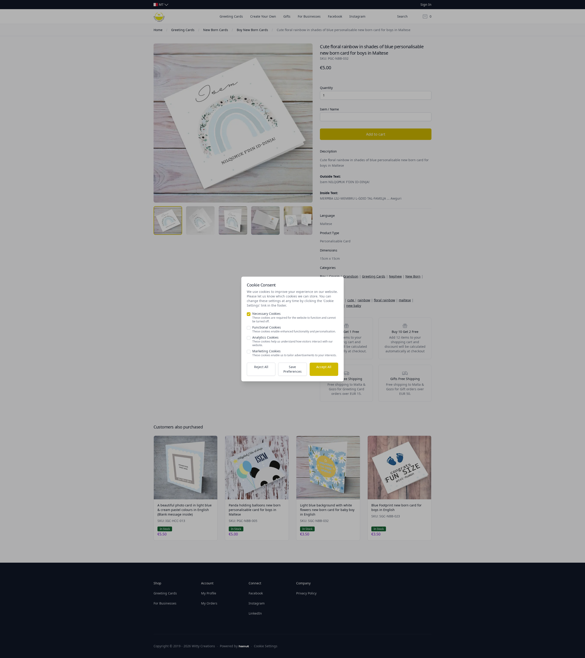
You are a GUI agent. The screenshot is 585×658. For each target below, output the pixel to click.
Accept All (323, 367)
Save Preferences (292, 369)
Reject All (261, 367)
